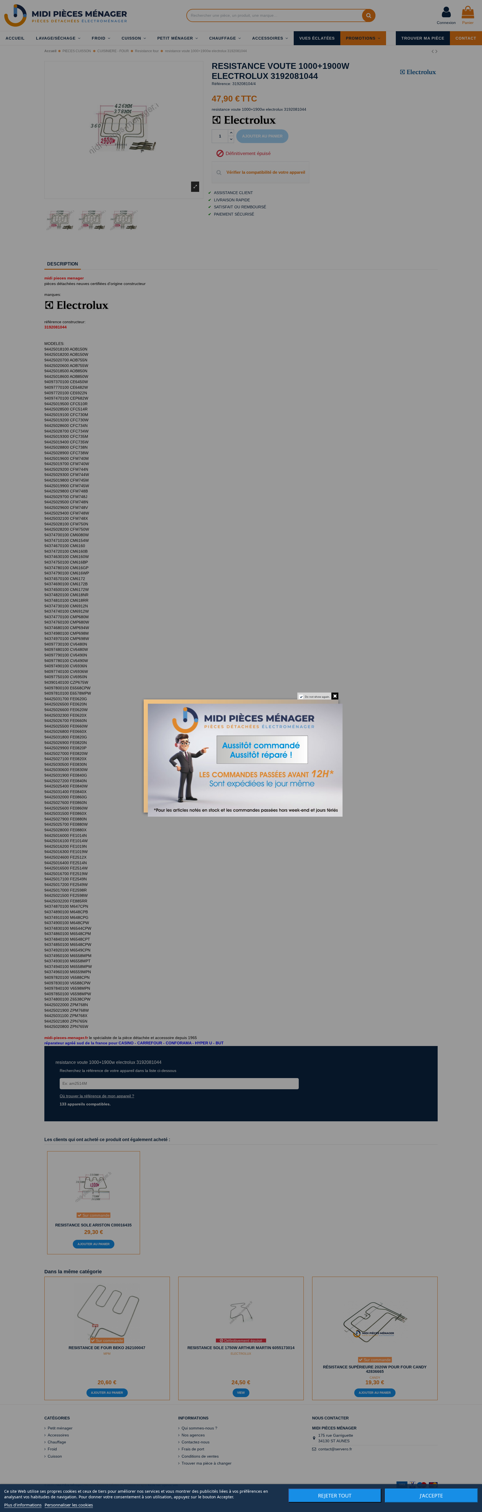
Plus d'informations (23, 1505)
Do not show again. (317, 696)
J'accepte (431, 1495)
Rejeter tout (334, 1495)
